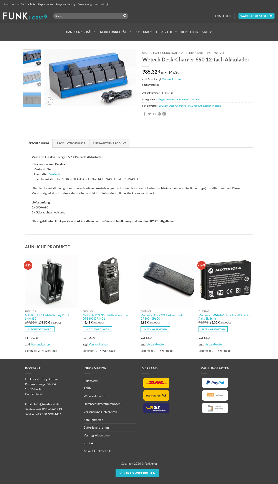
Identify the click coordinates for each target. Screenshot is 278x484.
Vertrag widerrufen (97, 435)
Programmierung (65, 4)
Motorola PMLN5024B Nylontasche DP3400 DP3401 (105, 316)
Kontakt (99, 4)
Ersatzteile (165, 32)
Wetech (186, 99)
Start (146, 53)
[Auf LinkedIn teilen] (164, 114)
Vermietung (85, 4)
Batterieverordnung (97, 427)
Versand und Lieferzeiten (100, 412)
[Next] (128, 77)
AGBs (87, 388)
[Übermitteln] (125, 16)
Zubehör (187, 53)
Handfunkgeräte (79, 32)
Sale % (207, 32)
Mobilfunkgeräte (114, 32)
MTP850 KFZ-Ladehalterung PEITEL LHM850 (48, 316)
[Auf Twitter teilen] (149, 114)
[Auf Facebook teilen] (144, 114)
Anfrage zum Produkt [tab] (109, 143)
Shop (6, 4)
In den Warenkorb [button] (39, 329)
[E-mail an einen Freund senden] (154, 114)
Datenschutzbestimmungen (102, 404)
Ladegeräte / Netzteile (212, 53)
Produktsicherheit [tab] (71, 143)
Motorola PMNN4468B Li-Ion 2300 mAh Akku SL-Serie (224, 316)
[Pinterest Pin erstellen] (159, 114)
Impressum (91, 380)
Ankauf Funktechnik (23, 4)
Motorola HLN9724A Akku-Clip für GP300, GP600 (163, 316)
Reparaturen (45, 4)
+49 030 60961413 (49, 409)
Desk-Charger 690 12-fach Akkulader (190, 105)
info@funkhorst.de (46, 404)
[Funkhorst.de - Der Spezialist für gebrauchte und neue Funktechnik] (25, 16)
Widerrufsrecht (94, 396)
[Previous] (51, 77)
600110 (163, 105)
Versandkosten (171, 79)
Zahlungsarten (93, 419)
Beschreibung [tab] (38, 143)
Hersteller (190, 32)
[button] (223, 16)
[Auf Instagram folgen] (107, 4)
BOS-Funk (142, 32)
